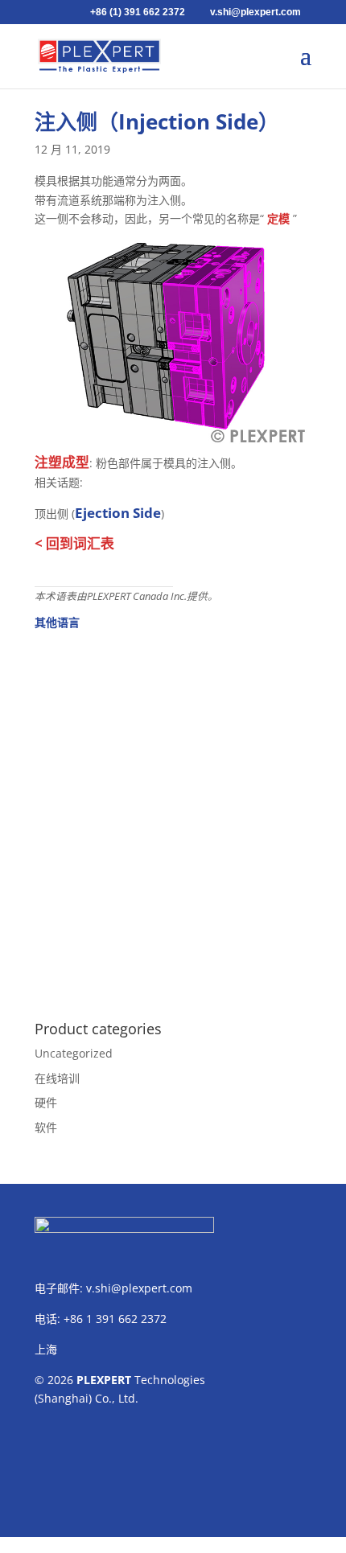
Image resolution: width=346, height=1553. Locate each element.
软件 (46, 1127)
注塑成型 (62, 462)
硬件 (46, 1102)
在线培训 (57, 1078)
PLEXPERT (103, 1379)
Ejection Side (118, 512)
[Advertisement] (173, 816)
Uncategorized (74, 1053)
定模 (278, 218)
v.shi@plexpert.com (139, 1288)
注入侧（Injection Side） (157, 121)
